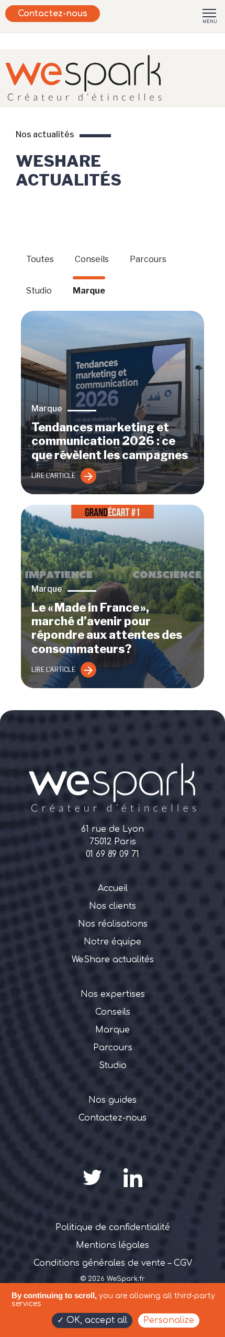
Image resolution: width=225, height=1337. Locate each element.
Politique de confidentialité (112, 1227)
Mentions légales (112, 1245)
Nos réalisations (113, 924)
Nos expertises (113, 994)
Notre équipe (112, 942)
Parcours (148, 259)
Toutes (40, 259)
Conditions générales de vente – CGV (112, 1263)
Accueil (113, 888)
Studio (39, 291)
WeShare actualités (113, 959)
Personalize (168, 1320)
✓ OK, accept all (92, 1320)
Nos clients (112, 906)
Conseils (92, 259)
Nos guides (112, 1100)
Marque (89, 291)
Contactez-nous (52, 13)
